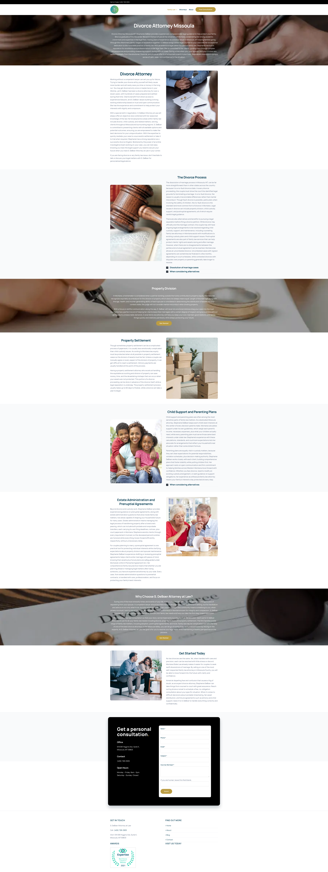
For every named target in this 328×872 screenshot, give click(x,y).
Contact (169, 839)
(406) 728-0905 (124, 2)
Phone (163, 738)
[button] (192, 268)
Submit (166, 791)
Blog (168, 835)
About (168, 830)
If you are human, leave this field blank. (176, 780)
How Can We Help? (167, 765)
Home (168, 825)
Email (163, 747)
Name (163, 729)
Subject (164, 756)
